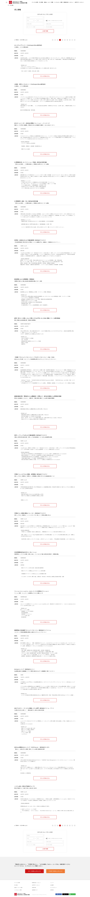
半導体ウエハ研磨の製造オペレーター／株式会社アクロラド (30, 513)
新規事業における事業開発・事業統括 (24, 279)
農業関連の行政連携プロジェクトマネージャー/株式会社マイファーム (32, 630)
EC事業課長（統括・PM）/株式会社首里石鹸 (26, 201)
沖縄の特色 (34, 887)
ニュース (52, 882)
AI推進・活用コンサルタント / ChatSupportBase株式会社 (30, 84)
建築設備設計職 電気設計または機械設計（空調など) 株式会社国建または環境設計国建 (37, 396)
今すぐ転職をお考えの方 (34, 871)
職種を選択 (49, 23)
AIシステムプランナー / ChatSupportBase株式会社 (28, 45)
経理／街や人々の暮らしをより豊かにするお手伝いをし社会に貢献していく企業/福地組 (37, 318)
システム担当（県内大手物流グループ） (24, 786)
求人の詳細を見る (45, 76)
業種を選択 (29, 23)
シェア (59, 894)
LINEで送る (73, 894)
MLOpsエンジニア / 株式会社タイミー (24, 669)
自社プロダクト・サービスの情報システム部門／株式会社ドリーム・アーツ (34, 708)
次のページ (72, 40)
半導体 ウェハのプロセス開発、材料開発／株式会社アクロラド (30, 474)
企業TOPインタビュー (79, 2)
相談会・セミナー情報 (48, 2)
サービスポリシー (53, 887)
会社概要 (52, 885)
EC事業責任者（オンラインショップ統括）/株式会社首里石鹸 (30, 162)
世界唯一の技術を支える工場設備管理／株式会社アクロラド (30, 240)
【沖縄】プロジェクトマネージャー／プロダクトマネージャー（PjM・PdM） (34, 357)
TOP (8, 5)
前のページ (55, 40)
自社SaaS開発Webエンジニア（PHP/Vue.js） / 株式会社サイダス (31, 747)
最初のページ (53, 40)
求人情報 (41, 2)
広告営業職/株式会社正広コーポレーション (25, 552)
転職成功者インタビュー (69, 2)
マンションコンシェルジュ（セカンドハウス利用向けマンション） (31, 591)
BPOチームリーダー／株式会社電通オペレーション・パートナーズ (32, 123)
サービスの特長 (35, 2)
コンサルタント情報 (58, 2)
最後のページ (75, 40)
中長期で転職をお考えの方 (56, 871)
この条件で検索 (45, 848)
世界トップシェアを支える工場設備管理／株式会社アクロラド (30, 435)
